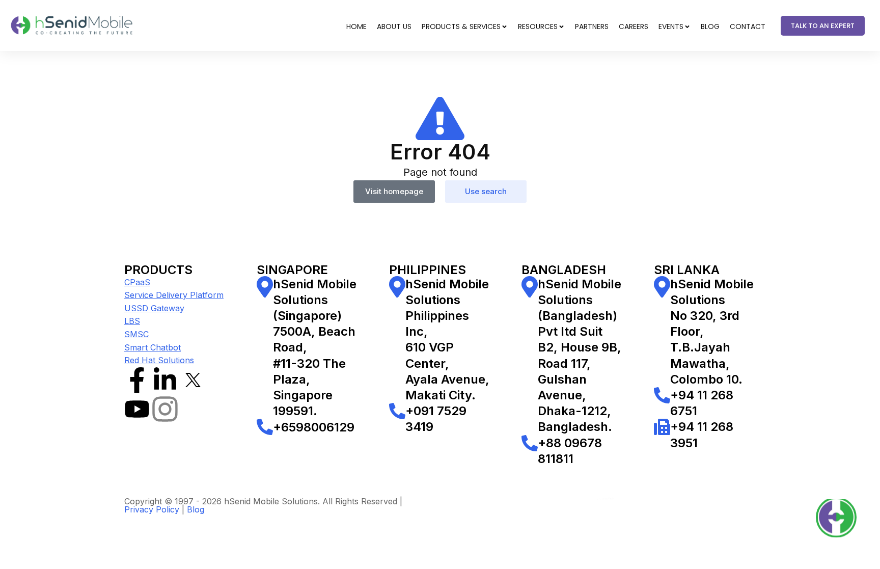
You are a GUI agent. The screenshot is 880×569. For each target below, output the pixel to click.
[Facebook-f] (137, 380)
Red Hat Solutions (159, 360)
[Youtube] (137, 409)
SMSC (136, 334)
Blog (195, 509)
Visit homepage (394, 191)
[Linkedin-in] (165, 380)
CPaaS (137, 282)
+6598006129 (313, 427)
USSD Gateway (154, 308)
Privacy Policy (151, 509)
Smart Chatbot (152, 347)
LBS (132, 321)
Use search (486, 191)
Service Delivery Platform (174, 295)
